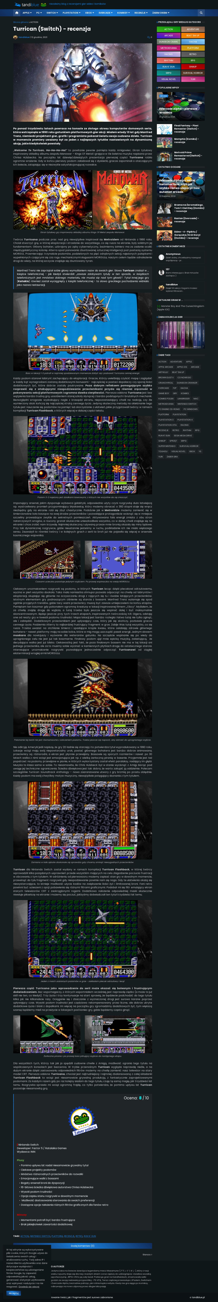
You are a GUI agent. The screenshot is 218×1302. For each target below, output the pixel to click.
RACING (184, 425)
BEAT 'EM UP (178, 372)
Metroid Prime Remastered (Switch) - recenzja (188, 155)
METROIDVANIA (166, 403)
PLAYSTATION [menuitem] (70, 12)
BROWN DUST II (165, 377)
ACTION (34, 22)
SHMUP (162, 440)
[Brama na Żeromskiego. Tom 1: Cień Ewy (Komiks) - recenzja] (164, 208)
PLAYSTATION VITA (167, 425)
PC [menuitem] (38, 12)
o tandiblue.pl (197, 1297)
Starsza (146, 1255)
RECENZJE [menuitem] (140, 12)
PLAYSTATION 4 (185, 419)
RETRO (79, 1236)
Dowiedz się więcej (29, 1286)
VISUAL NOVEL (178, 451)
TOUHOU (162, 451)
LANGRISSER (184, 398)
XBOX (192, 451)
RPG (197, 430)
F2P (175, 388)
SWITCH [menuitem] (51, 12)
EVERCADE (163, 388)
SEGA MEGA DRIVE (183, 435)
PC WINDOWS (191, 409)
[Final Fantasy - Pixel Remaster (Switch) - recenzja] (164, 129)
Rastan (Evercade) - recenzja (186, 220)
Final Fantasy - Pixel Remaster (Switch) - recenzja (186, 128)
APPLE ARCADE (165, 366)
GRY (175, 393)
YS (200, 451)
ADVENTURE (176, 361)
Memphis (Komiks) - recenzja (186, 141)
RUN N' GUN (90, 1236)
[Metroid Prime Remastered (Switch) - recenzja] (164, 156)
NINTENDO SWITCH (40, 1236)
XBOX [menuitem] (88, 12)
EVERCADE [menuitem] (104, 12)
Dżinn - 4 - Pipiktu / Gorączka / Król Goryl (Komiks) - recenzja (187, 235)
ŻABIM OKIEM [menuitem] (159, 12)
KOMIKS (185, 393)
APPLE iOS (182, 366)
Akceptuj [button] (14, 1293)
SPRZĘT (173, 440)
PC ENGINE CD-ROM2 (169, 409)
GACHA (184, 388)
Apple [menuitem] (26, 12)
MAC (196, 398)
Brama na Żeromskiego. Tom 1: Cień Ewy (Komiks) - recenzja (189, 208)
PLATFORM (57, 1236)
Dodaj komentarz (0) (82, 1245)
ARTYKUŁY (163, 372)
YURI (160, 456)
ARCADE (195, 366)
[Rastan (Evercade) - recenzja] (164, 222)
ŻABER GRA (172, 456)
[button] (201, 12)
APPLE (189, 361)
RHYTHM (187, 430)
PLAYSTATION (179, 414)
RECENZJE (69, 1236)
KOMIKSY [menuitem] (122, 12)
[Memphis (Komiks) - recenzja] (164, 143)
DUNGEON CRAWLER (187, 382)
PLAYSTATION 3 (165, 419)
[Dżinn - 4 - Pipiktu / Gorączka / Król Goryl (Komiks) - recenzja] (164, 235)
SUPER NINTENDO (167, 446)
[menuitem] (16, 12)
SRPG (183, 440)
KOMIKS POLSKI (166, 398)
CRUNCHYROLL (165, 382)
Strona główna (20, 22)
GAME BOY (163, 393)
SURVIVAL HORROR (189, 446)
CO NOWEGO (184, 377)
